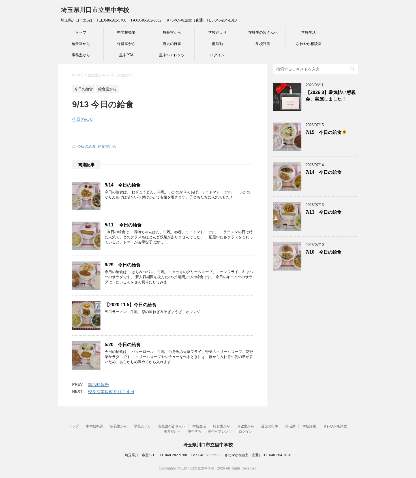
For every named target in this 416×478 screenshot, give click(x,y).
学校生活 (308, 32)
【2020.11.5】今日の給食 (130, 304)
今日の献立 (82, 119)
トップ (80, 32)
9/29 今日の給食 (123, 264)
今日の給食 (86, 146)
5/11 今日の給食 (123, 224)
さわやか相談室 (308, 44)
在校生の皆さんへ (263, 32)
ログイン (217, 55)
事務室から (81, 55)
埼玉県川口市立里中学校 (95, 9)
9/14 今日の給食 (123, 185)
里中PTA (126, 55)
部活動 (217, 44)
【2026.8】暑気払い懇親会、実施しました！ (331, 95)
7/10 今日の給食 (324, 252)
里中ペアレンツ (172, 55)
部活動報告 (98, 384)
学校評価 (263, 44)
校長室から (172, 32)
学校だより (217, 32)
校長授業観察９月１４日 (111, 391)
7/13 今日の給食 (324, 212)
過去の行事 (172, 44)
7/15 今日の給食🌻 (326, 132)
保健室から (126, 44)
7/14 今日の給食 (324, 172)
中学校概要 (126, 32)
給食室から (81, 44)
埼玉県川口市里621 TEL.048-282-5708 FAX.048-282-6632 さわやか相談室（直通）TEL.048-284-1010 (208, 455)
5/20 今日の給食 (123, 344)
